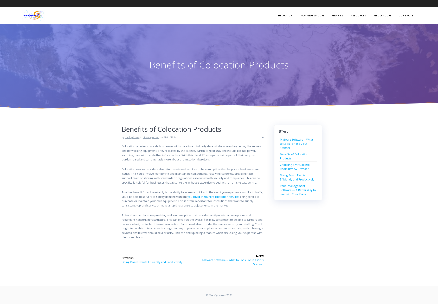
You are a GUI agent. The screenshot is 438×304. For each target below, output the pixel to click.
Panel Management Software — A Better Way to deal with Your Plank (298, 190)
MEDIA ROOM (382, 15)
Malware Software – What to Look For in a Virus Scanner (296, 144)
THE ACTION (284, 15)
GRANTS (337, 15)
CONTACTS (406, 15)
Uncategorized (151, 137)
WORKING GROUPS (312, 15)
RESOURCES (358, 15)
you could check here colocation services (213, 197)
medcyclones (132, 137)
